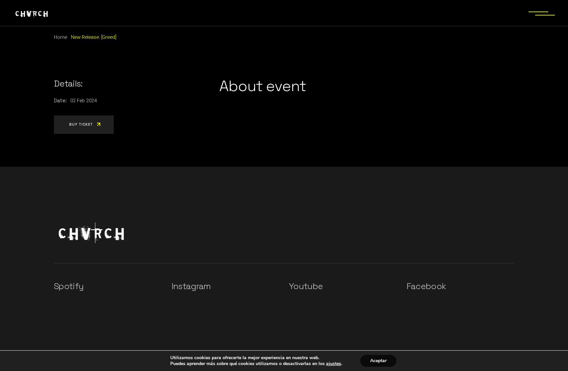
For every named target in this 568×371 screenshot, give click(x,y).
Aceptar (378, 361)
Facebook (426, 286)
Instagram (191, 286)
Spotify (68, 286)
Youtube (306, 286)
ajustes (333, 364)
